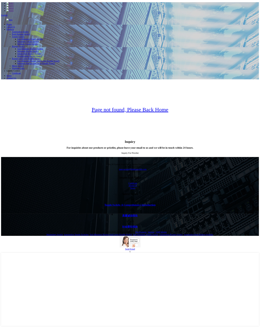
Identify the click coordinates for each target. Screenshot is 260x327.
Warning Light (18, 68)
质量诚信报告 (130, 215)
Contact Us (11, 78)
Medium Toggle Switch (27, 44)
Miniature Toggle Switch (28, 41)
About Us (10, 27)
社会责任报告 (130, 226)
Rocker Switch (18, 46)
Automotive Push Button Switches (198, 234)
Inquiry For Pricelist (130, 153)
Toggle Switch (18, 36)
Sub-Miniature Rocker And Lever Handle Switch (38, 61)
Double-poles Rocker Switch (29, 56)
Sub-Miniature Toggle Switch (30, 39)
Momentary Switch (54, 234)
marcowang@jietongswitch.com (133, 169)
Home (9, 24)
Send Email (130, 249)
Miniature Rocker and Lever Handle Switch (36, 63)
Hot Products (141, 232)
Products (10, 29)
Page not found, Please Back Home (130, 110)
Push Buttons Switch (21, 34)
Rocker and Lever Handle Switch (26, 58)
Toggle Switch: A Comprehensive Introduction (130, 204)
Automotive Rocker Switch (171, 234)
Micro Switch (18, 66)
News (9, 76)
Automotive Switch (20, 32)
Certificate (16, 73)
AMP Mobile (161, 232)
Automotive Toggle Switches (76, 234)
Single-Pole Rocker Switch (28, 54)
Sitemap (151, 232)
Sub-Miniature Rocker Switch (30, 49)
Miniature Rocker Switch (28, 51)
